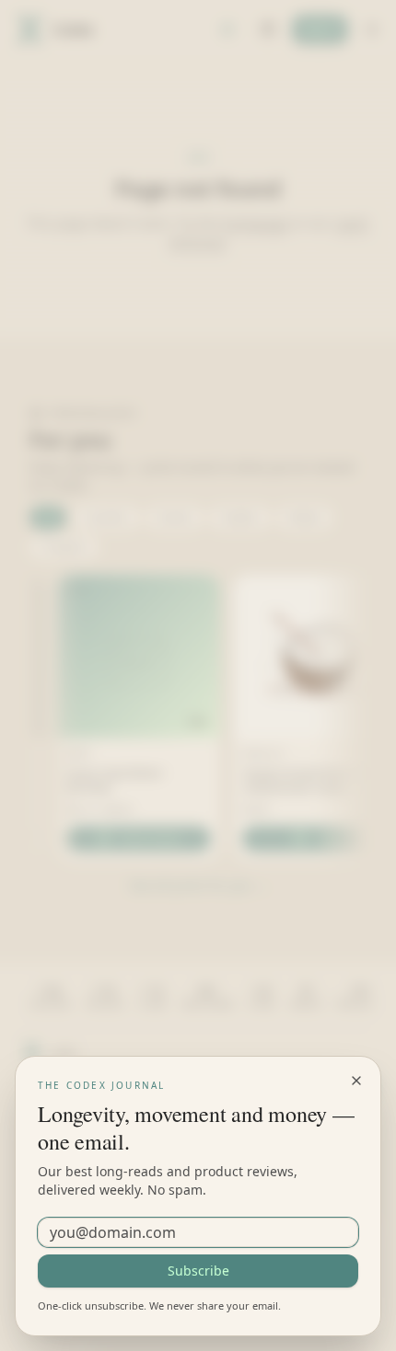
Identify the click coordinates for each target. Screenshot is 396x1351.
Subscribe (198, 1270)
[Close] (356, 1080)
